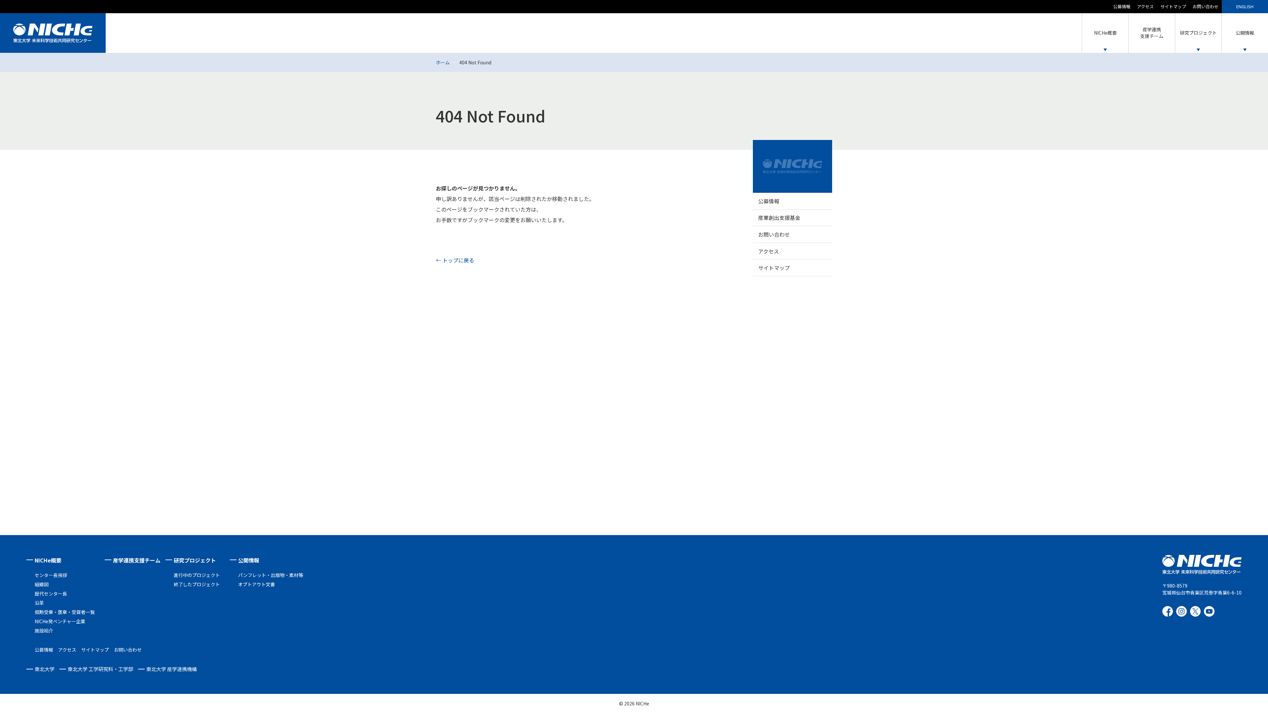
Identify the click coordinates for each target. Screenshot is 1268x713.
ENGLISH (1244, 6)
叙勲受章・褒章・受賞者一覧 (65, 612)
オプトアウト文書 (256, 584)
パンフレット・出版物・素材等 (270, 575)
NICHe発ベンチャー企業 (60, 621)
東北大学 (44, 668)
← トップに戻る (455, 260)
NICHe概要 (48, 560)
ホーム (443, 62)
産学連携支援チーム (136, 560)
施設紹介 (44, 630)
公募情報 (1121, 6)
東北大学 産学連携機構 (171, 668)
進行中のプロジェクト (197, 575)
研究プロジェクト (195, 560)
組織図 (42, 584)
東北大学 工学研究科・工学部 (100, 668)
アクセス (1145, 6)
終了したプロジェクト (197, 584)
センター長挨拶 (51, 575)
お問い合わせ (1205, 6)
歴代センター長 (51, 593)
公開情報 (248, 560)
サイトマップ (1173, 6)
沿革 (39, 602)
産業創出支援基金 (779, 217)
